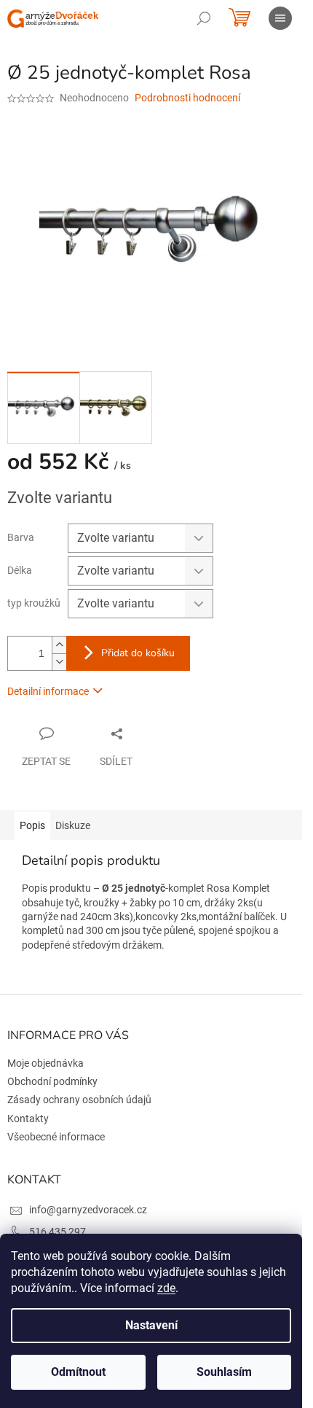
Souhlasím (224, 1372)
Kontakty (28, 1118)
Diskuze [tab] (72, 825)
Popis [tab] (32, 825)
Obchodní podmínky (52, 1081)
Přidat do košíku (138, 653)
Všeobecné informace (56, 1137)
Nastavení (151, 1325)
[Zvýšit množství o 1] (59, 645)
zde (166, 1288)
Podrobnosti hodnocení (187, 98)
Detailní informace (48, 691)
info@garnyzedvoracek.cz (88, 1210)
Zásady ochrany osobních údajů (79, 1099)
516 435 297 (57, 1231)
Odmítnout (78, 1372)
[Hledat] (203, 18)
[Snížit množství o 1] (59, 661)
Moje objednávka (45, 1063)
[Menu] (280, 18)
